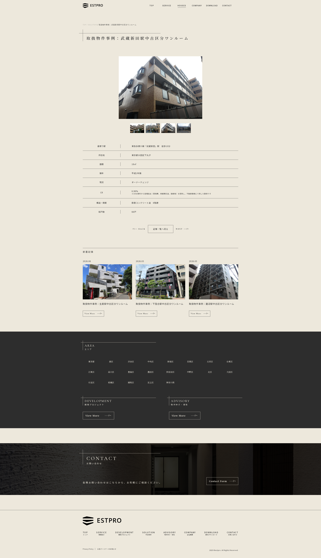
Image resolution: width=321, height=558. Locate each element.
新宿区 (170, 361)
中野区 (190, 372)
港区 (111, 361)
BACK (141, 229)
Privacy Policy (88, 549)
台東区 (230, 361)
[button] (137, 128)
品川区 (111, 372)
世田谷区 (170, 372)
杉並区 (91, 382)
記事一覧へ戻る (160, 229)
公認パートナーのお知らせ (106, 549)
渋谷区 (131, 361)
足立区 (151, 382)
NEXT (179, 229)
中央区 (151, 361)
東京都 (91, 361)
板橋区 (111, 382)
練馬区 (131, 382)
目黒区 (190, 361)
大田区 (230, 372)
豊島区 (131, 372)
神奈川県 (170, 382)
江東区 (91, 372)
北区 (210, 372)
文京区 (210, 361)
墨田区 (151, 372)
